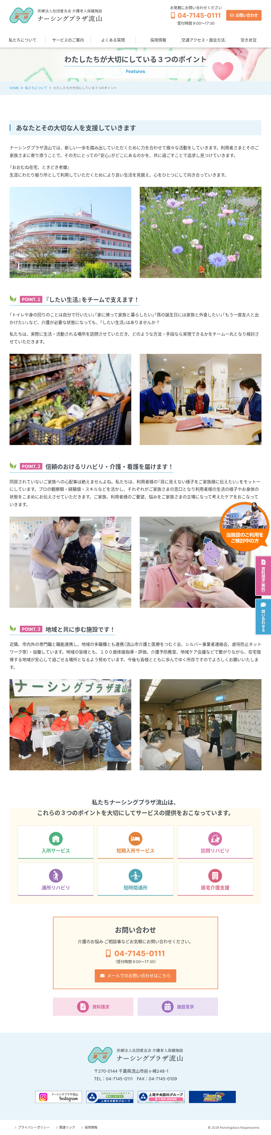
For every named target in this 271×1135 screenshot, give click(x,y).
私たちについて (23, 40)
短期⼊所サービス (135, 850)
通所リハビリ (56, 887)
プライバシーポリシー (34, 1127)
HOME (14, 88)
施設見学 (185, 1006)
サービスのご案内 (68, 40)
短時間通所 (135, 887)
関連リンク (67, 1127)
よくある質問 (113, 40)
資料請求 (100, 1006)
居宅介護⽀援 (215, 887)
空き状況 (248, 40)
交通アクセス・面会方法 (203, 40)
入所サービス (56, 850)
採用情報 (158, 40)
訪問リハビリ (215, 850)
